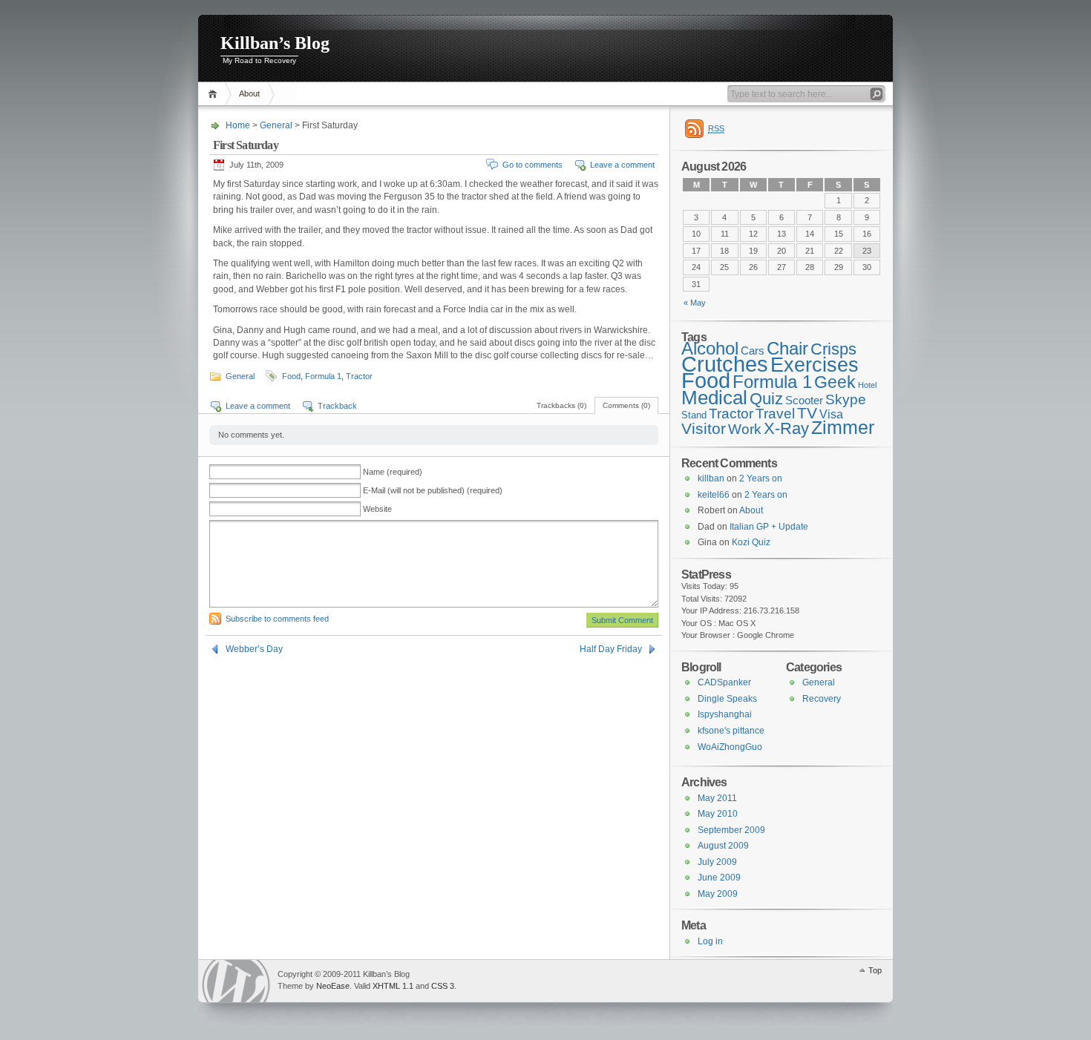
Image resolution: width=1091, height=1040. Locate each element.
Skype (845, 399)
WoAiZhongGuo (730, 747)
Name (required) (392, 471)
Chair (787, 348)
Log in (710, 941)
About (249, 93)
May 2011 (717, 798)
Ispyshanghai (725, 714)
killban (711, 478)
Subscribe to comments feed (277, 618)
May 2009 (718, 894)
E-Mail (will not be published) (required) (432, 490)
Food (291, 376)
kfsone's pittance (731, 730)
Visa (831, 414)
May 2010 (718, 814)
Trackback (337, 405)
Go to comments (532, 164)
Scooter (804, 400)
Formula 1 (323, 376)
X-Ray (786, 428)
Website (377, 508)
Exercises (814, 365)
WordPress (236, 981)
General (276, 125)
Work (744, 429)
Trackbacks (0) (561, 405)
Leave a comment (622, 164)
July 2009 (717, 862)
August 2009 (723, 845)
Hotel (867, 385)
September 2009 (731, 830)
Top (875, 970)
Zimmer (842, 428)
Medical (714, 397)
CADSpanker (724, 682)
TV (807, 413)
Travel (775, 413)
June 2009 (719, 877)
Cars (752, 350)
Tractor (359, 376)
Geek (835, 382)
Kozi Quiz (751, 542)
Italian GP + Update (769, 526)
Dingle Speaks (727, 699)
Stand (694, 415)
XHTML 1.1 (393, 985)
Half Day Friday (611, 649)
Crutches (724, 364)
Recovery (821, 699)
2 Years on (760, 478)
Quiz (766, 398)
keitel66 (714, 495)
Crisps (833, 349)
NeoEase (333, 985)
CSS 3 (442, 985)
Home (215, 93)
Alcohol (709, 348)
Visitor (703, 429)
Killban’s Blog (275, 43)
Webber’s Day (254, 649)
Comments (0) (626, 405)
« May (695, 302)
